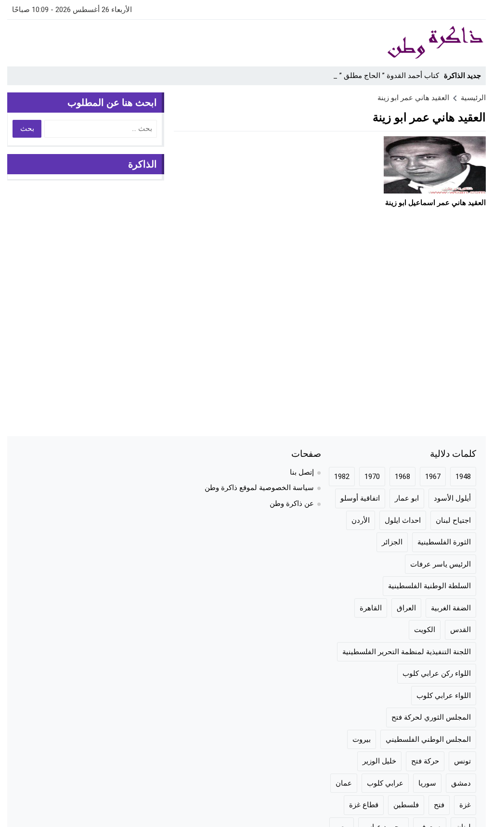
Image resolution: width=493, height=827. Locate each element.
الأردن (360, 520)
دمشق (461, 783)
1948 (463, 476)
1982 (342, 476)
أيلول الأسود (452, 498)
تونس (462, 761)
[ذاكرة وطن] (422, 43)
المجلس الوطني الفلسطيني (428, 739)
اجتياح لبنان (453, 520)
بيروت (361, 739)
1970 (372, 476)
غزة (465, 805)
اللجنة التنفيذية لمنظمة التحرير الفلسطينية (406, 651)
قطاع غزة (363, 805)
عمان (344, 783)
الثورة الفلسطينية (444, 542)
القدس (460, 629)
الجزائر (392, 542)
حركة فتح (425, 761)
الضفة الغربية (451, 608)
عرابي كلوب (385, 783)
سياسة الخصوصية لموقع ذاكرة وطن (259, 487)
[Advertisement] (182, 41)
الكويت (424, 629)
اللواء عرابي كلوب (443, 695)
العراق (406, 608)
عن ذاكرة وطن (292, 503)
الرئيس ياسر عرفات (440, 564)
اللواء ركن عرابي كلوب (436, 673)
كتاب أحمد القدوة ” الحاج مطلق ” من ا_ (379, 75)
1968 (402, 476)
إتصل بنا (302, 472)
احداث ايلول (403, 520)
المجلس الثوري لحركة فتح (431, 717)
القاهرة (371, 608)
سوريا (427, 783)
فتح (439, 805)
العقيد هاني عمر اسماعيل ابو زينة (435, 202)
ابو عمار (407, 498)
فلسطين (406, 805)
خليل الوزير (379, 761)
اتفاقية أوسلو (360, 498)
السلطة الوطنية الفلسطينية (429, 585)
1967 (433, 476)
